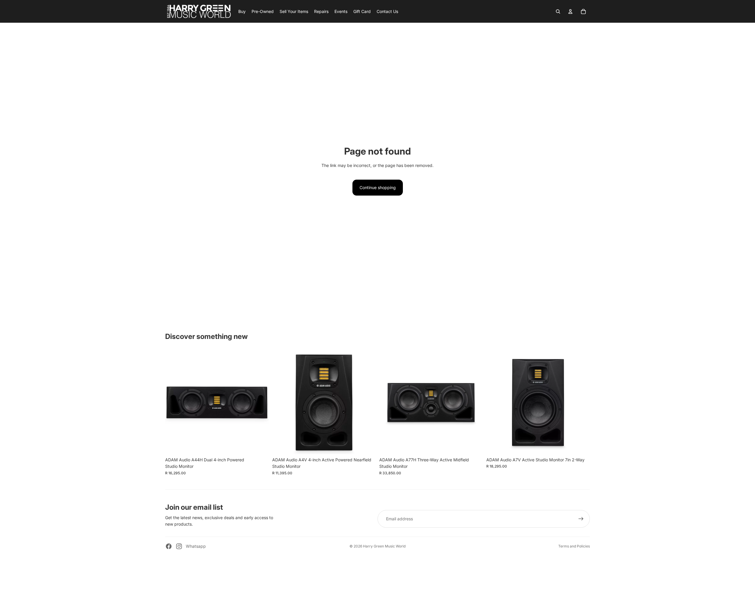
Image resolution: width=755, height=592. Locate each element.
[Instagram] (179, 546)
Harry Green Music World (384, 546)
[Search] (558, 11)
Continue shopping (378, 187)
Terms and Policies (574, 546)
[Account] (570, 11)
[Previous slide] (174, 402)
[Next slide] (260, 402)
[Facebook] (168, 546)
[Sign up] (581, 519)
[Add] (259, 445)
